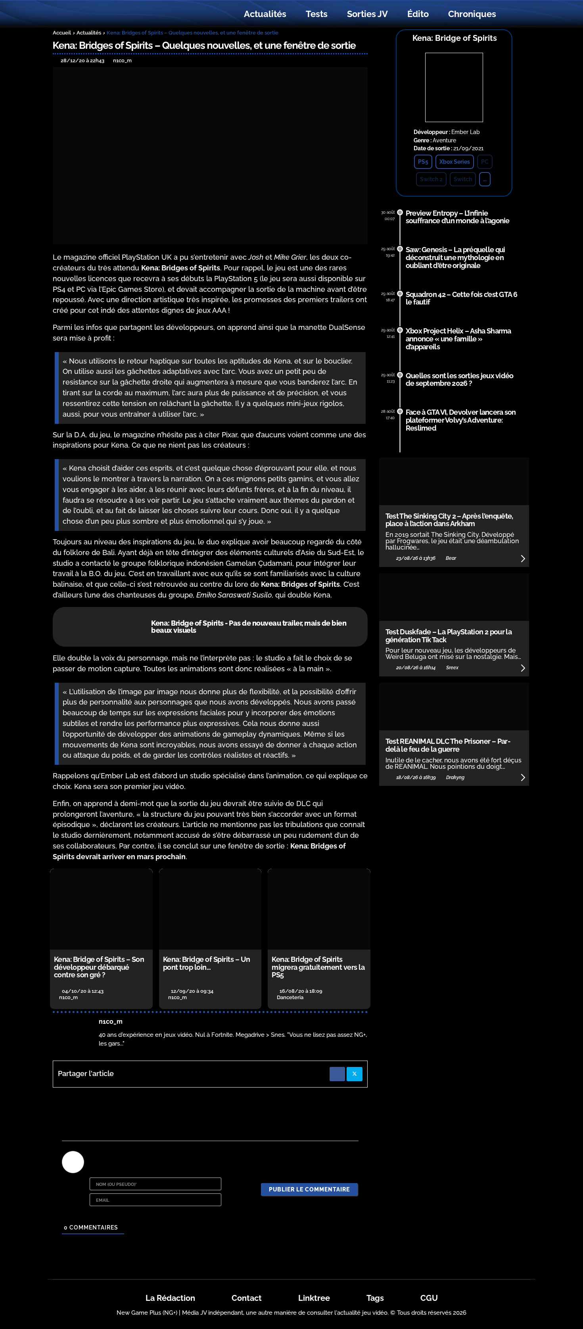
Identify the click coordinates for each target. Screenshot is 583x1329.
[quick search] (514, 14)
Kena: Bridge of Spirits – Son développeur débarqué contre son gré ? (99, 967)
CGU (429, 1298)
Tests (317, 14)
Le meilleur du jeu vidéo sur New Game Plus (96, 14)
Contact (247, 1298)
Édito (418, 14)
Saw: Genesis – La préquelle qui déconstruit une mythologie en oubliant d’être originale (455, 257)
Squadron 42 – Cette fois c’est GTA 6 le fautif (461, 298)
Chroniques (472, 14)
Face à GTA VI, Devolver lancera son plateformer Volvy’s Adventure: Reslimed (461, 420)
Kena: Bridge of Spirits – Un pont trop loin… (206, 963)
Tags (375, 1298)
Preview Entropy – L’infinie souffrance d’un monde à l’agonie (458, 217)
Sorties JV (367, 14)
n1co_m (111, 1021)
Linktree (314, 1298)
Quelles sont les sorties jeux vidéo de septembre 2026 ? (460, 380)
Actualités (265, 14)
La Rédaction (170, 1298)
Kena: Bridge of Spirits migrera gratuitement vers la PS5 (318, 967)
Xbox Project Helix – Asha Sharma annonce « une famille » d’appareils (458, 339)
